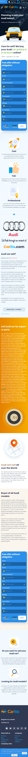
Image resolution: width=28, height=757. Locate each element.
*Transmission (6, 96)
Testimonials (5, 740)
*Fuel (3, 89)
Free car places (5, 314)
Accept (24, 753)
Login (20, 7)
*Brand (4, 69)
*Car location (5, 110)
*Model (4, 76)
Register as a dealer (8, 719)
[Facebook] (14, 728)
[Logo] (11, 7)
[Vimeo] (25, 728)
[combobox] (14, 93)
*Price (3, 116)
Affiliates (3, 742)
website (3, 389)
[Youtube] (10, 728)
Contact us (5, 722)
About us (3, 736)
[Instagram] (6, 728)
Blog (2, 738)
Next (22, 126)
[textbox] (14, 93)
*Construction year (7, 82)
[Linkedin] (17, 728)
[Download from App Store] (12, 2)
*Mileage (4, 103)
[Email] (21, 728)
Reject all (14, 755)
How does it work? (14, 309)
